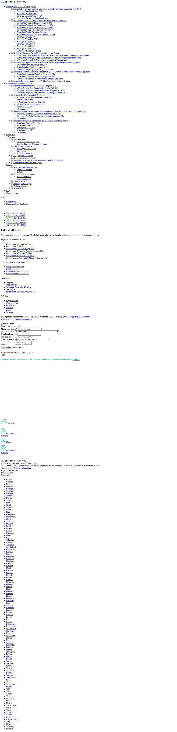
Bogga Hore (11, 202)
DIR (3, 355)
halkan (76, 359)
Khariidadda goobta (24, 319)
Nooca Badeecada (8, 339)
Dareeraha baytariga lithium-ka (18, 204)
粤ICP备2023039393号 (81, 317)
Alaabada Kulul (7, 319)
